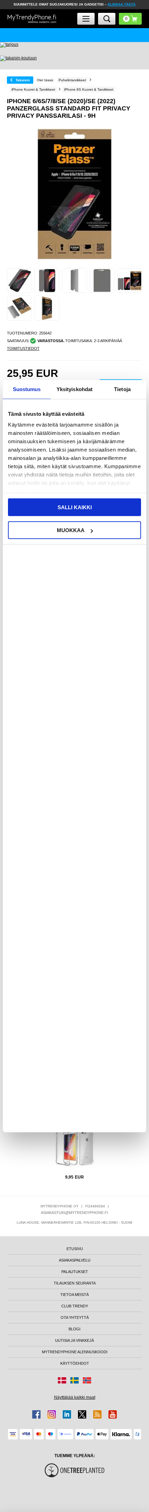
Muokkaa (71, 530)
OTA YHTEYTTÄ (75, 1317)
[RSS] (97, 1414)
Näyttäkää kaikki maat (74, 1397)
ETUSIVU (75, 1249)
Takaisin (23, 80)
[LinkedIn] (67, 1414)
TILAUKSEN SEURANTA (75, 1283)
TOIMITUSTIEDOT (23, 348)
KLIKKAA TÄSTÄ (121, 4)
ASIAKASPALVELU (74, 1260)
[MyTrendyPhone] (32, 19)
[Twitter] (82, 1414)
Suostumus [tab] (27, 389)
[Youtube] (112, 1414)
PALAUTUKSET (74, 1272)
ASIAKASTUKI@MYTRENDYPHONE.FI (74, 1213)
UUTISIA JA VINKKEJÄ (74, 1340)
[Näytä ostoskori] (130, 19)
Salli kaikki (75, 507)
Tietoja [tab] (122, 389)
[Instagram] (51, 1414)
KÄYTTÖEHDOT (74, 1363)
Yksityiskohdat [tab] (74, 389)
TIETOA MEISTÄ (74, 1294)
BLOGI (74, 1329)
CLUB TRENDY (74, 1306)
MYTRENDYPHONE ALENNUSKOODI (74, 1352)
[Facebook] (36, 1414)
